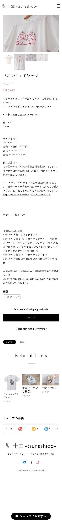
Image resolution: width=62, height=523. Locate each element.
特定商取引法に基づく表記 (42, 454)
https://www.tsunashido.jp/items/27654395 (27, 194)
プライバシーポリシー (17, 454)
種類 (5, 291)
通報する (22, 342)
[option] (31, 33)
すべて (9, 429)
